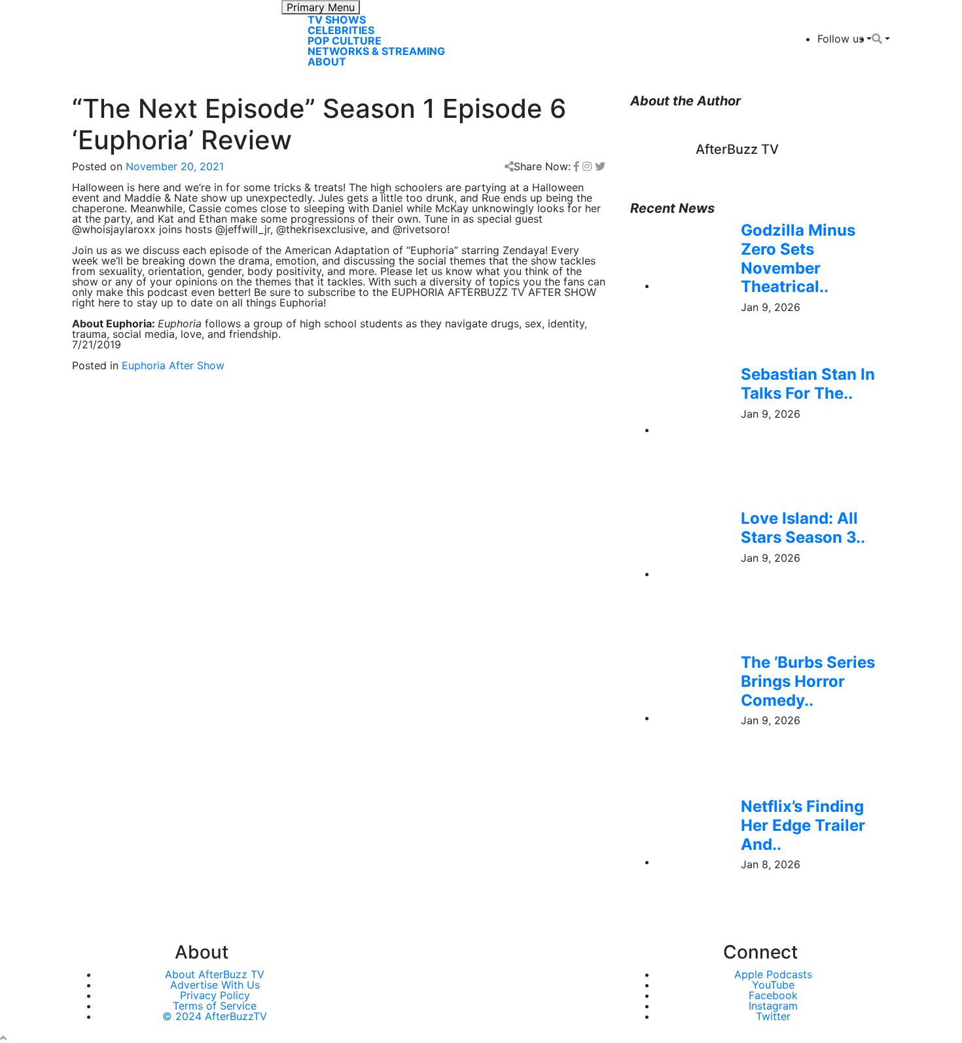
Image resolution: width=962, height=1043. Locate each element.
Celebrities (341, 30)
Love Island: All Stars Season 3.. (803, 528)
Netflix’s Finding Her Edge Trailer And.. (803, 825)
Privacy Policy (215, 995)
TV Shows (337, 19)
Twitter (773, 1016)
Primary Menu (321, 7)
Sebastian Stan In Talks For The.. (808, 384)
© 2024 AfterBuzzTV (214, 1016)
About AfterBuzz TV (214, 974)
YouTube (773, 984)
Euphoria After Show (173, 365)
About (327, 61)
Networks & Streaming (376, 51)
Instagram (773, 1005)
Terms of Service (215, 1005)
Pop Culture (345, 40)
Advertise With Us (215, 984)
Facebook (773, 995)
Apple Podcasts (773, 974)
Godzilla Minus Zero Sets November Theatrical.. (798, 258)
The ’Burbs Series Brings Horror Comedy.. (808, 681)
